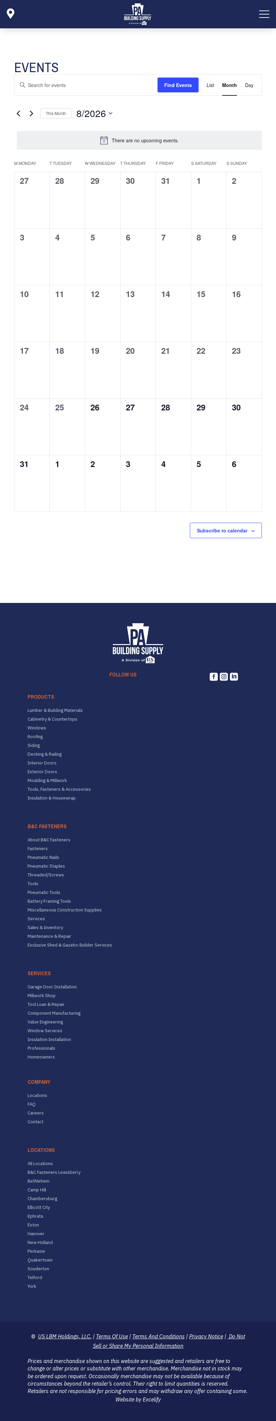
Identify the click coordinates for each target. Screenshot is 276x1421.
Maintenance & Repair (49, 936)
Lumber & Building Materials (55, 710)
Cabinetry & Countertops (52, 719)
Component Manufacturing (54, 1013)
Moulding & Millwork (47, 780)
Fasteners (38, 848)
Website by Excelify (138, 1399)
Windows (37, 728)
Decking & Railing (45, 754)
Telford (35, 1277)
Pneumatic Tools (44, 892)
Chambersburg (42, 1198)
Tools (33, 883)
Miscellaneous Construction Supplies (65, 910)
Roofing (35, 736)
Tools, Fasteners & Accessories (59, 789)
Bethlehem (38, 1181)
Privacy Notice (206, 1336)
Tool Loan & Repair (46, 1004)
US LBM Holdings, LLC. (65, 1336)
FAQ (32, 1104)
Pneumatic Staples (46, 866)
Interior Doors (42, 763)
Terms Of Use (112, 1336)
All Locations (40, 1163)
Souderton (38, 1269)
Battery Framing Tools (49, 901)
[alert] (139, 140)
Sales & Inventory (45, 927)
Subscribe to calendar (222, 530)
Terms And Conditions (158, 1336)
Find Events (178, 85)
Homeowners (41, 1057)
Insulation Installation (49, 1039)
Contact (35, 1122)
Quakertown (40, 1260)
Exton (33, 1225)
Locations (37, 1095)
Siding (34, 745)
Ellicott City (39, 1207)
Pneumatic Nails (43, 857)
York (32, 1286)
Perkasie (36, 1251)
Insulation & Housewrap (52, 798)
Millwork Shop (42, 995)
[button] (264, 14)
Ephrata (35, 1216)
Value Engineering (45, 1022)
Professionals (41, 1048)
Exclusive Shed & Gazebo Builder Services (70, 945)
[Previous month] (18, 113)
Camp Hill (37, 1190)
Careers (36, 1113)
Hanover (36, 1233)
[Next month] (31, 113)
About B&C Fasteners (49, 840)
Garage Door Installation (52, 987)
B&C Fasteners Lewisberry (54, 1172)
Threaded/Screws (46, 875)
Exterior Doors (42, 772)
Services (36, 919)
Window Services (45, 1030)
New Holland (40, 1242)
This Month (56, 113)
